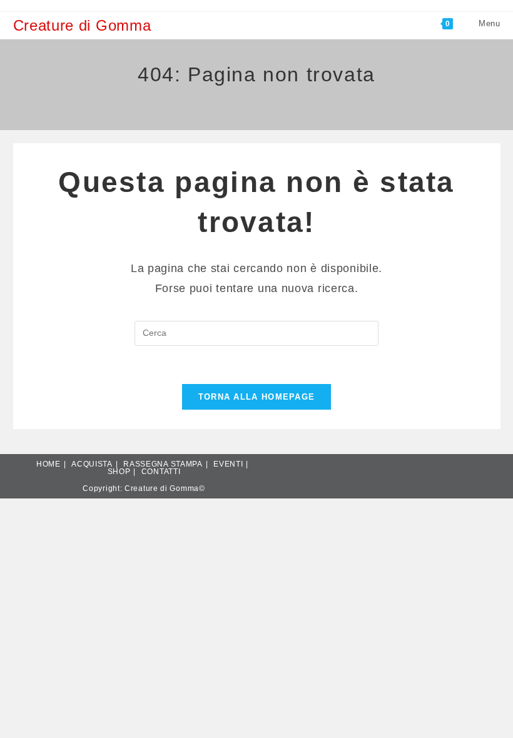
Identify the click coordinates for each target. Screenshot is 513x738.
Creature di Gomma (82, 25)
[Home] (202, 94)
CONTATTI (161, 471)
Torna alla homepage (256, 397)
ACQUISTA (92, 464)
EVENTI (228, 464)
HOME (48, 464)
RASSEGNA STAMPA (163, 464)
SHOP (119, 471)
